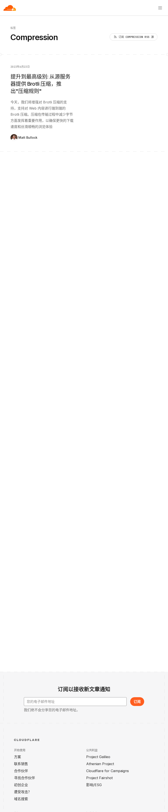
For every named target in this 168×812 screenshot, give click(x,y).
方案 (17, 757)
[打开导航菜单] (160, 8)
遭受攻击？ (23, 792)
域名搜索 (21, 799)
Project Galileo (98, 757)
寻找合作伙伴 (24, 778)
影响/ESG (94, 785)
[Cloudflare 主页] (10, 8)
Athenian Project (100, 764)
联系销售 (21, 764)
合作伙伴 (21, 771)
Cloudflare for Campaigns (107, 771)
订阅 (137, 701)
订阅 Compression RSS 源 (136, 37)
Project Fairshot (99, 778)
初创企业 (21, 785)
